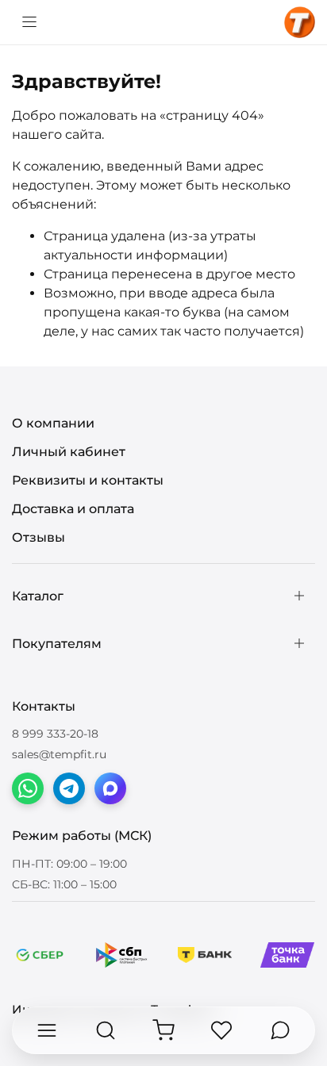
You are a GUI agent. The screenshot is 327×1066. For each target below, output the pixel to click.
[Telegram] (69, 788)
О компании (53, 423)
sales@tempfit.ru (59, 754)
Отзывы (38, 537)
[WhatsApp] (28, 788)
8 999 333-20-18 (55, 734)
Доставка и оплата (73, 508)
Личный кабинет (68, 451)
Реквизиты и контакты (88, 480)
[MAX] (110, 788)
